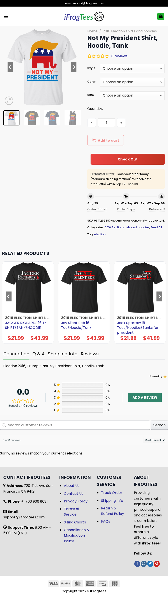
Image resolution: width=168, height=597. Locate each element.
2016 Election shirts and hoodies (130, 31)
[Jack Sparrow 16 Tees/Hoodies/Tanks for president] (140, 287)
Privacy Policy (76, 501)
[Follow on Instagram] (144, 564)
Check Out (128, 159)
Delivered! (157, 209)
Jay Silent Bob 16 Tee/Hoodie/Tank (76, 325)
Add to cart (108, 140)
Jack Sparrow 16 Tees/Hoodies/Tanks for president (138, 328)
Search (159, 425)
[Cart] (160, 16)
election (100, 234)
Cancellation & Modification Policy (76, 535)
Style (91, 68)
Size (90, 95)
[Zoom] (9, 101)
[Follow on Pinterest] (157, 564)
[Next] (74, 67)
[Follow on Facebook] (137, 564)
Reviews (90, 354)
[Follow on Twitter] (150, 564)
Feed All (156, 227)
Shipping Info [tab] (62, 354)
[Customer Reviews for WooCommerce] (164, 376)
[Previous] (10, 67)
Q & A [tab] (38, 354)
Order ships (126, 209)
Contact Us (73, 493)
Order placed (97, 209)
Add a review (145, 397)
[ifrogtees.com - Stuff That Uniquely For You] (84, 16)
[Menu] (6, 16)
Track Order (111, 492)
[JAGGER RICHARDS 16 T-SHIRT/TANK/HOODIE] (28, 287)
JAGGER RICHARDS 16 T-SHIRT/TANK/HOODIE (26, 325)
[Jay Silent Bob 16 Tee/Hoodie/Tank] (84, 287)
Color (91, 81)
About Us (71, 485)
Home (92, 31)
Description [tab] (16, 354)
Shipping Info (112, 500)
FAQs (105, 521)
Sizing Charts (75, 522)
